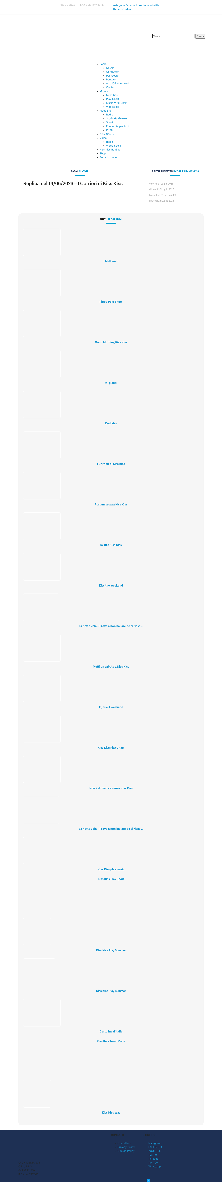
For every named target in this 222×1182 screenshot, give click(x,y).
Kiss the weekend (111, 585)
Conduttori (112, 71)
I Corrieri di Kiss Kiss (111, 464)
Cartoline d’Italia (111, 1031)
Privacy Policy (126, 1147)
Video (103, 137)
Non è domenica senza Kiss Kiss (111, 788)
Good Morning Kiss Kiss (111, 342)
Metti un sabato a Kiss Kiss (111, 666)
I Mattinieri (111, 261)
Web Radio (112, 106)
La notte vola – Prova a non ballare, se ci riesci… (111, 626)
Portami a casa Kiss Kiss (111, 504)
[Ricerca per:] (173, 36)
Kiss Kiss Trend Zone (111, 1041)
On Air (110, 67)
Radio (103, 64)
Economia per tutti (117, 126)
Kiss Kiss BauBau (110, 149)
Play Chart (112, 99)
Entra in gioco (108, 157)
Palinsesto (112, 75)
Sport (109, 122)
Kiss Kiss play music (111, 869)
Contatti (111, 87)
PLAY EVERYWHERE (91, 4)
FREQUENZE (67, 4)
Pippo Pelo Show (111, 302)
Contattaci (124, 1143)
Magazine (105, 110)
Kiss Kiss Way (111, 1112)
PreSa (109, 130)
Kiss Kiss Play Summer (111, 950)
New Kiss (112, 95)
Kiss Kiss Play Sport (111, 879)
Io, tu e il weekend (111, 707)
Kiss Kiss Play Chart (111, 748)
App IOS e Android (117, 83)
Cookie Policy (126, 1150)
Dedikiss (111, 423)
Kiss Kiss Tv (107, 134)
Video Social (114, 145)
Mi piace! (111, 383)
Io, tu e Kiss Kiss (111, 545)
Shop (103, 153)
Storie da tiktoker (117, 118)
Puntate (111, 79)
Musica (104, 91)
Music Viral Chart (116, 102)
